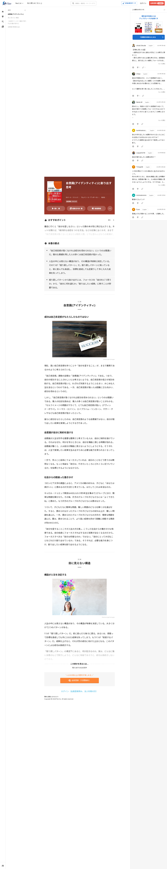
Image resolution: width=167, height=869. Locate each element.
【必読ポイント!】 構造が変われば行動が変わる (17, 22)
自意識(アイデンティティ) (16, 14)
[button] (148, 56)
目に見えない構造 (13, 18)
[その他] (109, 208)
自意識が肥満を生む (14, 27)
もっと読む (161, 64)
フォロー (150, 45)
